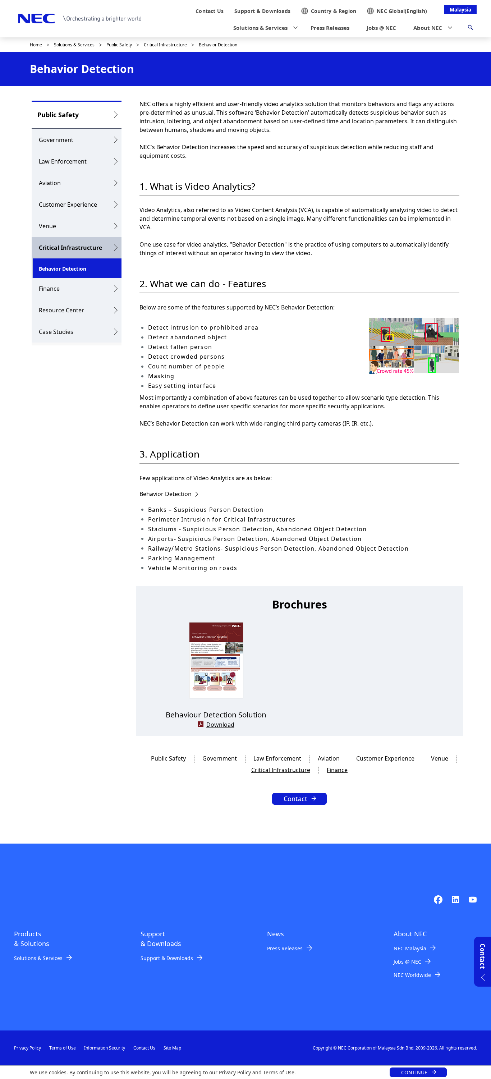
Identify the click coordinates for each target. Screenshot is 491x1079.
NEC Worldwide (412, 975)
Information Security (104, 1048)
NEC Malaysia (410, 948)
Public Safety (119, 45)
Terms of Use (278, 1072)
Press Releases (285, 948)
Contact (295, 798)
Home (36, 45)
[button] (263, 27)
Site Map (172, 1048)
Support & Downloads (167, 958)
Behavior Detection (165, 494)
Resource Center (61, 310)
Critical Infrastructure (165, 45)
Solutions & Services (74, 45)
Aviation (50, 183)
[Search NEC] (470, 28)
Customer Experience (68, 204)
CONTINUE (414, 1072)
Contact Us (144, 1048)
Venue (47, 226)
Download (220, 725)
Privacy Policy (235, 1072)
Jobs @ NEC (407, 961)
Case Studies (56, 332)
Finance (49, 289)
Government (56, 140)
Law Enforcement (63, 161)
